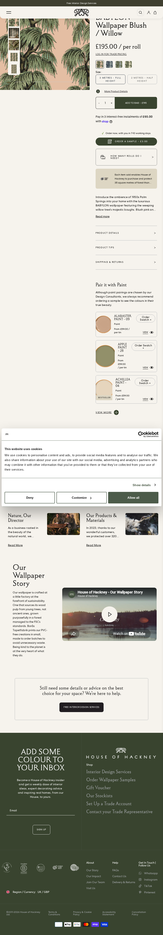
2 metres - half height (142, 79)
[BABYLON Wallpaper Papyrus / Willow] (128, 64)
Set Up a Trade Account (109, 803)
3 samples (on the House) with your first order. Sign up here (81, 3)
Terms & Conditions (54, 913)
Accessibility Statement (109, 913)
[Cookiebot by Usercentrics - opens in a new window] (141, 434)
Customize (79, 497)
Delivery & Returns (123, 882)
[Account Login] (148, 12)
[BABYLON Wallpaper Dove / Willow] (118, 64)
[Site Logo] (81, 12)
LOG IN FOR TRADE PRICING (111, 54)
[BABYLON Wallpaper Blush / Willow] (99, 64)
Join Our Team (95, 882)
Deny (29, 497)
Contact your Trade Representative (119, 811)
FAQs (115, 870)
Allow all (133, 497)
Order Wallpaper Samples (111, 779)
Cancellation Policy (139, 913)
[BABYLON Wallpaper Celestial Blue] (109, 64)
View (145, 332)
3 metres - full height (110, 79)
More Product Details (116, 91)
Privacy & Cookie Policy (82, 913)
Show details (142, 485)
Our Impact (93, 876)
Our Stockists (99, 795)
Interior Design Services (108, 771)
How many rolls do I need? (126, 157)
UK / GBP (43, 892)
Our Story (92, 870)
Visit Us (90, 888)
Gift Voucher (98, 787)
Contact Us (119, 876)
